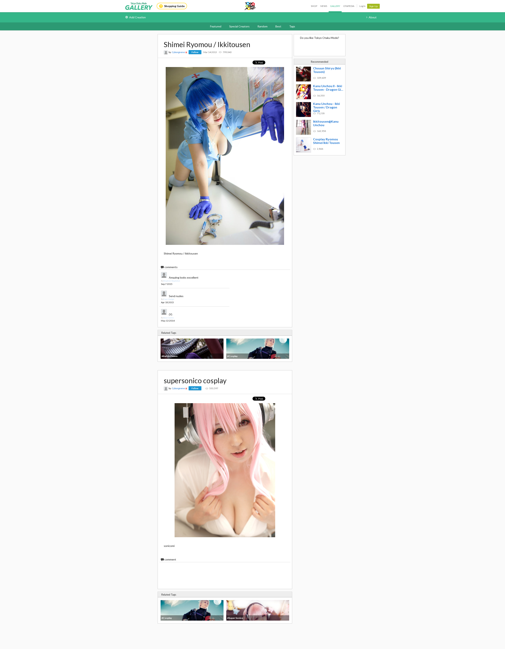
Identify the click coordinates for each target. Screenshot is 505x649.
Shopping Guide (174, 6)
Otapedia (348, 6)
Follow (195, 52)
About (373, 17)
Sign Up (373, 6)
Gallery (335, 6)
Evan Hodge (168, 299)
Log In (362, 6)
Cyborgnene (178, 52)
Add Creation (137, 17)
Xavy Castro (168, 317)
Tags (292, 26)
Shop (314, 6)
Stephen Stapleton (171, 281)
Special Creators (239, 26)
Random (262, 26)
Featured (215, 26)
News (323, 6)
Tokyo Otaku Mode (250, 6)
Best (278, 26)
